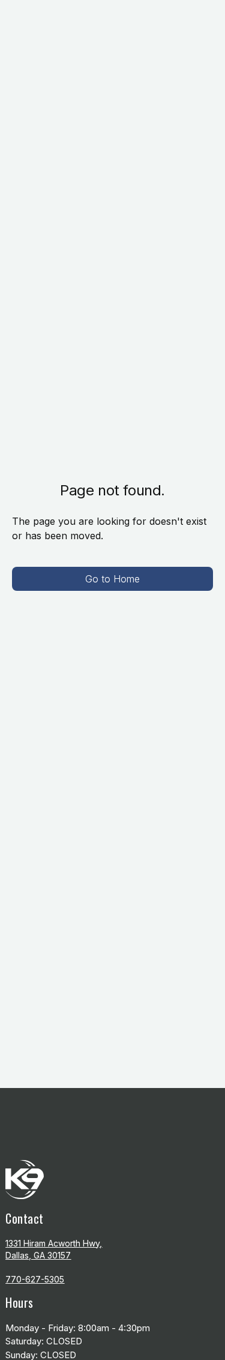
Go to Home (112, 579)
